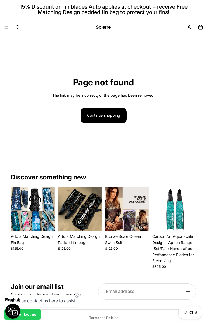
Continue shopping (103, 115)
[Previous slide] (111, 209)
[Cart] (200, 27)
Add (145, 223)
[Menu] (6, 27)
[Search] (18, 27)
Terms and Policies (103, 318)
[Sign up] (188, 291)
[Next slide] (143, 209)
